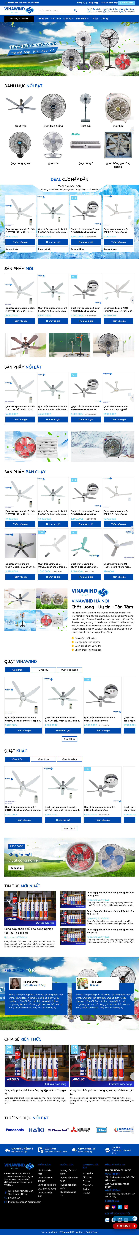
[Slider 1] (69, 49)
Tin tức (94, 18)
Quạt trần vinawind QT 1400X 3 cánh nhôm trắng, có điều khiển (51, 565)
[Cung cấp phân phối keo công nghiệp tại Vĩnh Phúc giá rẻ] (73, 899)
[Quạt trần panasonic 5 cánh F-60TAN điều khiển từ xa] (85, 210)
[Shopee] (107, 1207)
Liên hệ (104, 18)
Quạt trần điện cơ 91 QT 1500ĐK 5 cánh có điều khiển (118, 309)
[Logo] (19, 10)
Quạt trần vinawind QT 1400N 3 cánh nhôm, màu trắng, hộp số (116, 565)
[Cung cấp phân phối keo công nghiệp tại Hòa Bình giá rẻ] (73, 918)
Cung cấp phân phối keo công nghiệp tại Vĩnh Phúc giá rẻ (101, 1092)
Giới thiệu (56, 18)
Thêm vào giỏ (20, 242)
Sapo (95, 1232)
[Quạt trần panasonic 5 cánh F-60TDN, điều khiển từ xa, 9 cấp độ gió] (20, 210)
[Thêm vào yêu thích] (32, 198)
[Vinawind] (20, 598)
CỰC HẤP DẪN (69, 179)
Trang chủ (43, 18)
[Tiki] (120, 1207)
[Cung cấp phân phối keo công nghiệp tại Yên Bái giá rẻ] (73, 936)
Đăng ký (81, 2)
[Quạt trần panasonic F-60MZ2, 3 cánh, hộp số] (118, 210)
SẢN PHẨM (18, 268)
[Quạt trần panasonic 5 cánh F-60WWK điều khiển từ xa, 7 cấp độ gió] (53, 210)
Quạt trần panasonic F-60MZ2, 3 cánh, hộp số (116, 231)
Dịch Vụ (67, 18)
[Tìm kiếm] (75, 10)
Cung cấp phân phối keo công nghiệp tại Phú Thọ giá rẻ (35, 1092)
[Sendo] (126, 1207)
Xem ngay (16, 868)
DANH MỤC (23, 85)
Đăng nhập (93, 2)
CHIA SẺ (22, 1039)
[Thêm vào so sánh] (32, 203)
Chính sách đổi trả (47, 1184)
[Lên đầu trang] (134, 1202)
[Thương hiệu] (15, 1130)
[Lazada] (113, 1207)
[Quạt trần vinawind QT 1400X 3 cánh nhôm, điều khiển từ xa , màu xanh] (85, 545)
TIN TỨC (22, 885)
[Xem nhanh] (32, 207)
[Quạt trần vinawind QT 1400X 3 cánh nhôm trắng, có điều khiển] (53, 545)
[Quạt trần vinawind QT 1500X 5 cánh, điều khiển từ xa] (20, 545)
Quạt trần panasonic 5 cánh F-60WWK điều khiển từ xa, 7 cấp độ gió (52, 231)
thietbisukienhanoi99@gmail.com (24, 1202)
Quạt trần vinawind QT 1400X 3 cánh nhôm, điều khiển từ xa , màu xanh (84, 565)
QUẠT (20, 661)
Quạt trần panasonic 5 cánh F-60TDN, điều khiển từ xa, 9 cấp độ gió (20, 231)
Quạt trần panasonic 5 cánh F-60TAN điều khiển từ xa (85, 231)
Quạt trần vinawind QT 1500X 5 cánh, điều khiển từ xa (19, 565)
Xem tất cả (69, 739)
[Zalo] (107, 1220)
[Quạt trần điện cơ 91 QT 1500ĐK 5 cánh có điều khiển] (118, 289)
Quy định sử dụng (47, 1188)
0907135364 (127, 2)
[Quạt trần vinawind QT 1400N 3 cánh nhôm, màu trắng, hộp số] (118, 545)
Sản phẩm (81, 18)
